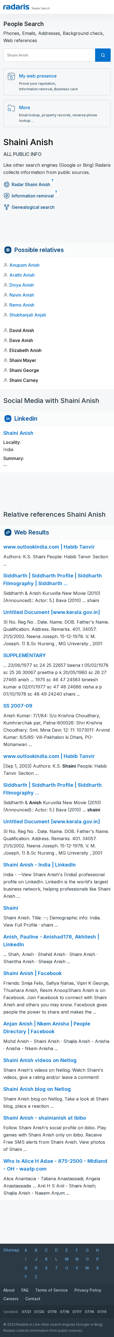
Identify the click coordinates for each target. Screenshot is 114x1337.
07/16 (89, 1312)
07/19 (52, 1312)
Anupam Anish (24, 265)
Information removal (33, 196)
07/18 (64, 1312)
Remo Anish (21, 305)
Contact (32, 1298)
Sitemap (11, 1250)
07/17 (77, 1312)
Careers (11, 1298)
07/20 (39, 1312)
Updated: (11, 1312)
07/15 (102, 1312)
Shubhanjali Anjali (27, 315)
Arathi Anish (22, 275)
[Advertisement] (57, 230)
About (9, 1290)
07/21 (26, 1312)
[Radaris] (16, 6)
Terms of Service (51, 1290)
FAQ (24, 1290)
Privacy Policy (87, 1290)
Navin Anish (21, 295)
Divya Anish (21, 285)
